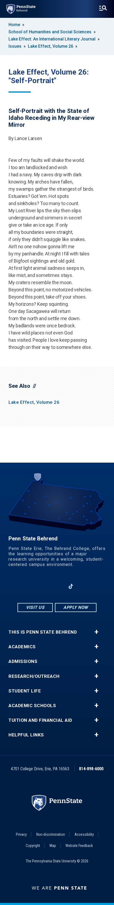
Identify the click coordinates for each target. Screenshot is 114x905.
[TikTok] (71, 586)
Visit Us (35, 607)
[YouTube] (84, 586)
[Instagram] (43, 586)
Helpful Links (26, 734)
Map (53, 845)
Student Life (24, 691)
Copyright (33, 845)
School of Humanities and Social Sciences (49, 31)
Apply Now (75, 607)
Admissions (22, 661)
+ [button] (96, 632)
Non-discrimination (50, 834)
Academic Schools (32, 705)
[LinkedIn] (57, 586)
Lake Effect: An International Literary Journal (51, 39)
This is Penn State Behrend (42, 632)
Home (14, 24)
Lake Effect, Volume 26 (50, 46)
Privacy (21, 834)
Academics (22, 646)
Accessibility (84, 834)
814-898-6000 (91, 768)
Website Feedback (79, 845)
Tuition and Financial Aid (40, 720)
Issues (14, 46)
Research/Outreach (34, 676)
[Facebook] (29, 586)
